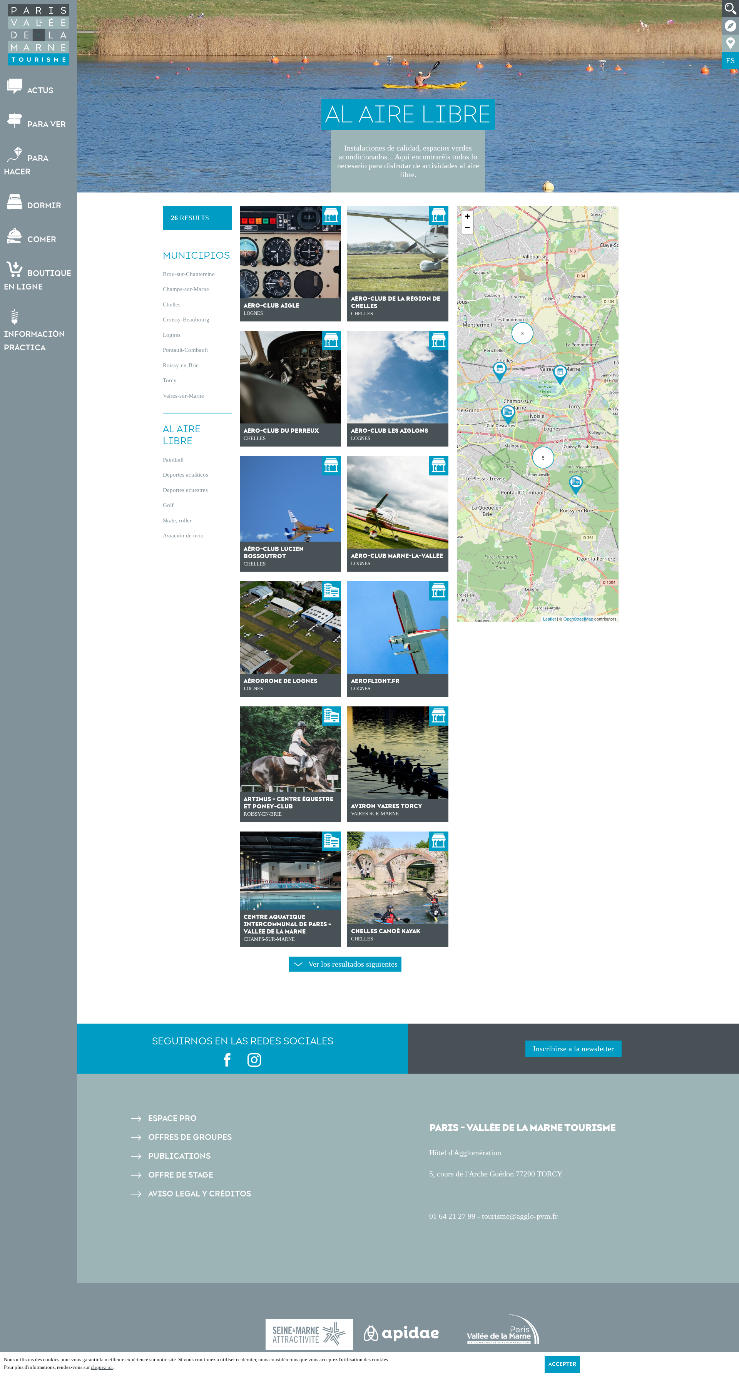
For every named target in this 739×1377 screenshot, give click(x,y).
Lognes (172, 335)
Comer (40, 239)
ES (730, 60)
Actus (39, 90)
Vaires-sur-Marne (183, 396)
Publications (179, 1156)
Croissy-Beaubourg (186, 319)
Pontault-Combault (185, 350)
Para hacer (26, 165)
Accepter (562, 1364)
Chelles (172, 304)
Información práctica (34, 341)
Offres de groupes (190, 1137)
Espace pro (172, 1118)
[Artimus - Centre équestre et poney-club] (576, 485)
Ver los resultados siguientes (353, 964)
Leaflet (549, 619)
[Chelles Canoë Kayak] (500, 371)
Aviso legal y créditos (199, 1194)
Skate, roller (177, 520)
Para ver (45, 124)
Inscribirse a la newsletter (573, 1048)
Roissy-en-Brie (181, 365)
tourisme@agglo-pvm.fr (520, 1216)
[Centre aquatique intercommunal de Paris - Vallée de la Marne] (508, 415)
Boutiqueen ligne (37, 280)
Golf (168, 505)
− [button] (467, 228)
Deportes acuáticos (185, 475)
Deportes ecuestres (185, 490)
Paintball (173, 460)
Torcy (170, 380)
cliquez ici (102, 1367)
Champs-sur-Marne (186, 289)
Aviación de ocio (183, 535)
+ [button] (467, 216)
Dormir (43, 206)
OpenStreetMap (578, 619)
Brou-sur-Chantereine (189, 274)
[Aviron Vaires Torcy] (560, 375)
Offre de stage (180, 1175)
